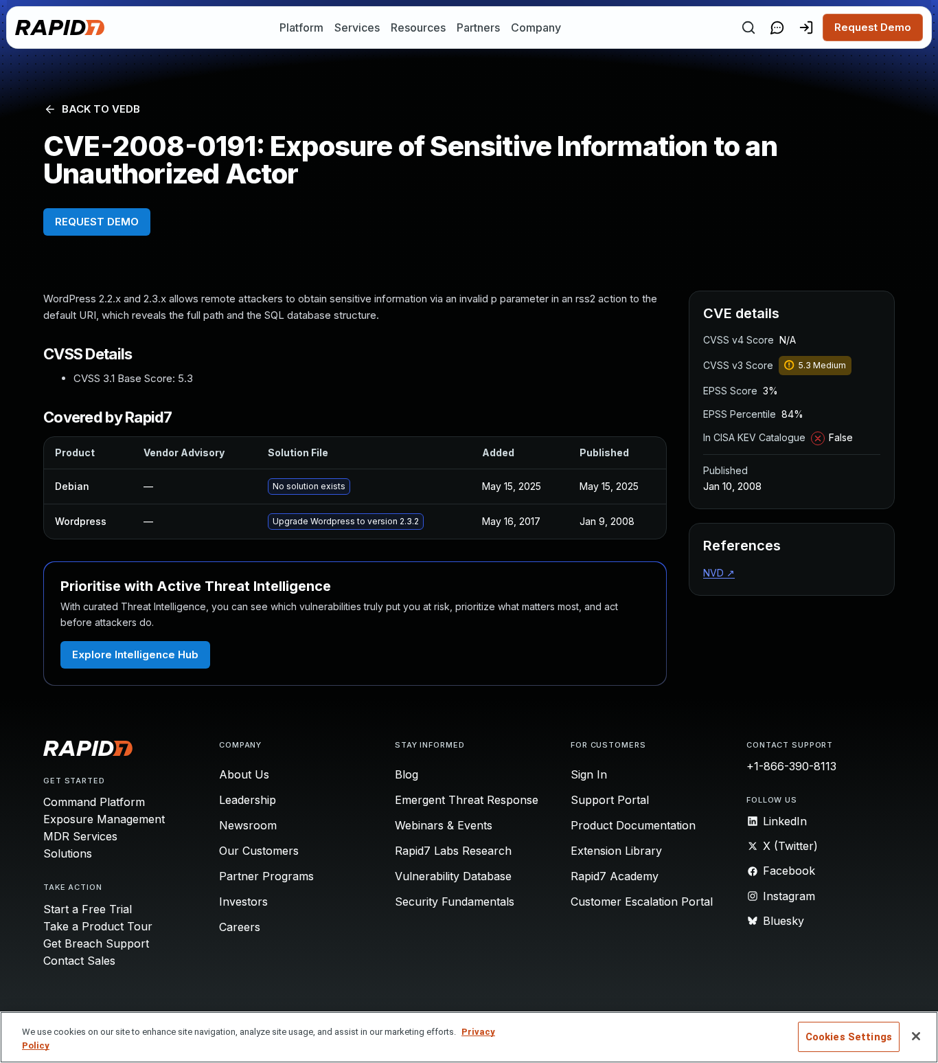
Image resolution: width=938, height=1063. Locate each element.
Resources (418, 27)
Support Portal (610, 800)
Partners (478, 27)
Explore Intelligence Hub (135, 654)
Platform (301, 27)
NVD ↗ (719, 573)
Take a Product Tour (97, 926)
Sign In (589, 774)
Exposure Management (104, 819)
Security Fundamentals (454, 901)
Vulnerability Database (453, 876)
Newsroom (248, 825)
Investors (243, 901)
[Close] (916, 1036)
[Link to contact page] (777, 27)
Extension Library (616, 851)
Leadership (247, 800)
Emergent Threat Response (466, 800)
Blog (406, 774)
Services (357, 27)
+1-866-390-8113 (791, 766)
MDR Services (80, 836)
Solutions (67, 853)
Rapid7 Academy (615, 876)
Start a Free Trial (87, 909)
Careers (239, 927)
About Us (244, 774)
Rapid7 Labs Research (453, 851)
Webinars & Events (443, 825)
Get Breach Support (96, 943)
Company (536, 27)
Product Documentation (633, 825)
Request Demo (872, 27)
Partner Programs (266, 876)
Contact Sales (79, 960)
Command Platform (94, 802)
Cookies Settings (848, 1037)
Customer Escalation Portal (642, 901)
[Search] (748, 27)
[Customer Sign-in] (806, 27)
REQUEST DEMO (97, 221)
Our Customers (259, 851)
